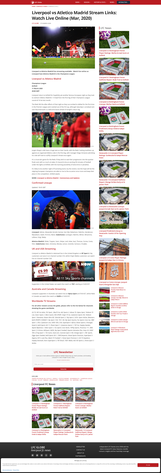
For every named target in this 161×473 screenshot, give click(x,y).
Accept (148, 465)
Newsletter (80, 447)
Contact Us (80, 450)
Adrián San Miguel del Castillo (41, 378)
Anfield (55, 378)
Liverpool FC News (41, 6)
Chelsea (34, 380)
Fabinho (45, 380)
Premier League (64, 380)
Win (81, 380)
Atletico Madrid (64, 378)
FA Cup (40, 380)
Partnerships (80, 456)
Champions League (86, 378)
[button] (78, 2)
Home (33, 6)
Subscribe (63, 369)
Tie (71, 380)
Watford (75, 380)
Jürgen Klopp (54, 380)
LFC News (105, 28)
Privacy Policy (16, 470)
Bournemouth (74, 378)
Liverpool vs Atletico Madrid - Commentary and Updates (58, 178)
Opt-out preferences (7, 470)
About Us (80, 453)
